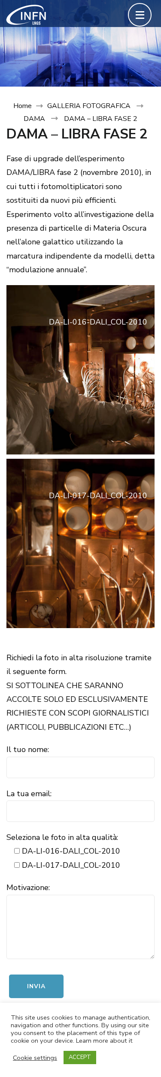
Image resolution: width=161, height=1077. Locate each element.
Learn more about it (104, 1040)
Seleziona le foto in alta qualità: (62, 837)
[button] (80, 369)
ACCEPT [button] (80, 1057)
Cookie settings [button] (35, 1058)
